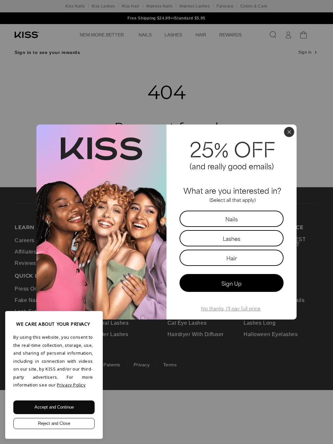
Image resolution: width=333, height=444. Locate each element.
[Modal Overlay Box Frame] (166, 222)
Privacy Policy (71, 385)
